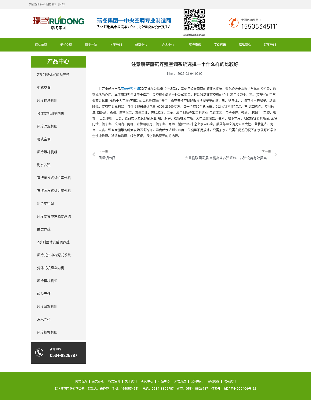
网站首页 (41, 44)
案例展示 (220, 44)
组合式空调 (45, 204)
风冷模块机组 (47, 101)
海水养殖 (44, 165)
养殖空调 (133, 89)
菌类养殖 (91, 44)
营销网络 (245, 44)
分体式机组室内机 (50, 113)
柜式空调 (66, 44)
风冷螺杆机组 (47, 152)
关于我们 (116, 44)
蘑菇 (124, 89)
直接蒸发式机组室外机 (54, 178)
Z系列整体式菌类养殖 (53, 75)
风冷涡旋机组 (47, 126)
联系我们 (270, 44)
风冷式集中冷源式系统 (54, 216)
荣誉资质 (195, 44)
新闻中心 (141, 44)
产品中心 (168, 44)
